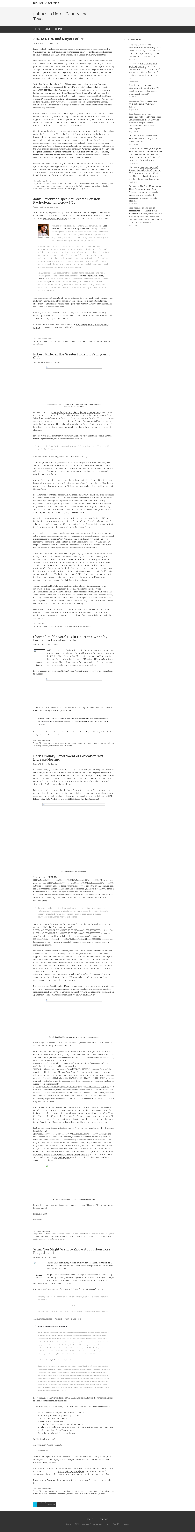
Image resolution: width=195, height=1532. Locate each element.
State (43, 624)
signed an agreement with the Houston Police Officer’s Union (67, 93)
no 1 (45, 1494)
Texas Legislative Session (82, 626)
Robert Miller (68, 626)
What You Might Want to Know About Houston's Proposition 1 (71, 1251)
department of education (89, 1234)
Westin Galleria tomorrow (59, 1480)
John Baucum (98, 341)
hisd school (82, 1491)
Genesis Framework (104, 1524)
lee (34, 746)
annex (45, 1491)
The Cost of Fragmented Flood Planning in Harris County (143, 211)
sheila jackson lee (42, 746)
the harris (55, 1239)
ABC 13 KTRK (51, 183)
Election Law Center (104, 659)
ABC (44, 183)
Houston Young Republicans (77, 229)
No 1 (60, 1274)
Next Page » (51, 1504)
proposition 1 (61, 1494)
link (44, 1398)
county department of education (68, 1234)
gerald (57, 743)
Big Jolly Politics (46, 3)
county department (49, 1234)
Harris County (46, 339)
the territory (95, 1494)
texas (57, 746)
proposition (52, 1494)
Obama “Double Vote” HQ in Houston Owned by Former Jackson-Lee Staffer (70, 638)
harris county (59, 341)
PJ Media (87, 659)
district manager (48, 743)
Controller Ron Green (90, 183)
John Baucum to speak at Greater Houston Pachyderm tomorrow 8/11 (66, 200)
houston (43, 186)
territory (83, 1494)
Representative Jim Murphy (66, 189)
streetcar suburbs (73, 1494)
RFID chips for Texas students (70, 1471)
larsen (111, 743)
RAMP (52, 281)
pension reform (50, 189)
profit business (102, 1236)
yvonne (69, 746)
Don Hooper (103, 183)
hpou (86, 186)
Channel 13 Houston (64, 183)
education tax (103, 1234)
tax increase (43, 1239)
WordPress (118, 1524)
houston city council (54, 186)
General (48, 181)
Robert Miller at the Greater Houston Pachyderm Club (71, 356)
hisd (75, 1491)
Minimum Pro (87, 1524)
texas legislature (82, 189)
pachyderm (59, 626)
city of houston (77, 183)
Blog (43, 181)
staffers (52, 746)
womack (63, 746)
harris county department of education (82, 1236)
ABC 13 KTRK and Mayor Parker (58, 39)
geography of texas (54, 1491)
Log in (126, 1524)
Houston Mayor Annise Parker (72, 186)
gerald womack (65, 743)
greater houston (48, 341)
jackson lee (105, 743)
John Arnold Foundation (97, 186)
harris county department (59, 1236)
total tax (62, 1239)
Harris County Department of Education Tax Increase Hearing (68, 758)
